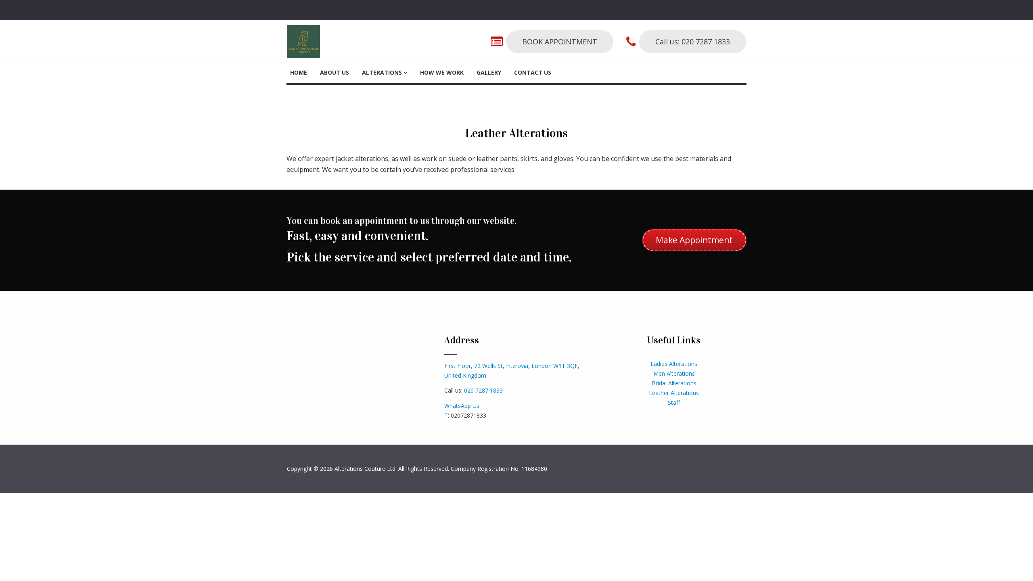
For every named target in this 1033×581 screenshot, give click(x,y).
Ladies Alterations (673, 364)
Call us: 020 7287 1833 (692, 41)
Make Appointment (694, 240)
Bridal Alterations (674, 383)
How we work (442, 72)
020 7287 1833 (483, 390)
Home (298, 72)
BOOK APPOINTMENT (559, 41)
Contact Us (532, 72)
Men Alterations (674, 373)
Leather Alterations (674, 393)
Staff (674, 402)
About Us (334, 72)
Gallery (489, 72)
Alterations (382, 72)
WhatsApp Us (461, 406)
